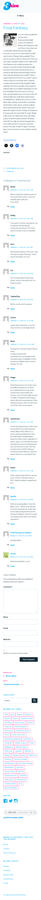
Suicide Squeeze (10, 776)
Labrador (18, 751)
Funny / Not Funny (18, 735)
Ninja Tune (32, 755)
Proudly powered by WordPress (14, 895)
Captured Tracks (27, 718)
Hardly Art (8, 743)
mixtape (15, 755)
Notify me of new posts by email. (15, 653)
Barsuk (7, 718)
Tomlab (10, 171)
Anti (12, 714)
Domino (30, 723)
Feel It (6, 735)
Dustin (13, 496)
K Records (8, 751)
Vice (20, 784)
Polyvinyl (7, 759)
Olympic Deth (8, 875)
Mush (23, 755)
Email (5, 628)
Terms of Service (9, 853)
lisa (23, 23)
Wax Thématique (10, 788)
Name (5, 617)
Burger (15, 718)
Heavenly (6, 870)
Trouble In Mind (10, 784)
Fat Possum (8, 731)
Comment (8, 587)
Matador (28, 751)
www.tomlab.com (9, 140)
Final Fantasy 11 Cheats (20, 533)
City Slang (8, 723)
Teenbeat (23, 776)
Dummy (6, 866)
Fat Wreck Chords (23, 731)
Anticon (20, 714)
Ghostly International (12, 739)
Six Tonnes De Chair (25, 763)
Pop (22, 168)
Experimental (12, 168)
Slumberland (9, 767)
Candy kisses (8, 879)
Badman (28, 714)
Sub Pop (21, 772)
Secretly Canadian (20, 759)
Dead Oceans (20, 723)
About (5, 844)
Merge (7, 755)
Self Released (9, 763)
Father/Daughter (20, 727)
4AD (6, 714)
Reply (12, 207)
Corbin (5, 883)
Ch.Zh (13, 554)
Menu (21, 16)
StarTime (20, 767)
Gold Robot (27, 739)
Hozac (31, 743)
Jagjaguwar (8, 747)
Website (6, 639)
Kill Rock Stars (21, 747)
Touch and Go (21, 780)
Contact (6, 849)
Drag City (7, 727)
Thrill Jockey (8, 780)
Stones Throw (9, 772)
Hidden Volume (20, 743)
